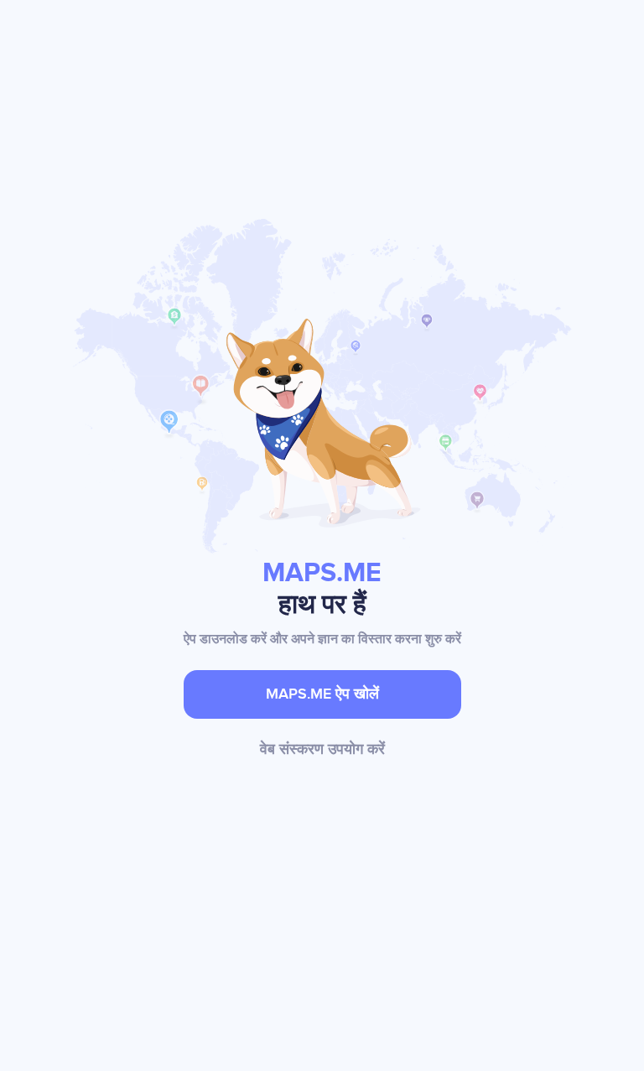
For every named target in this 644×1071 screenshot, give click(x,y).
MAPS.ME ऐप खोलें (322, 694)
